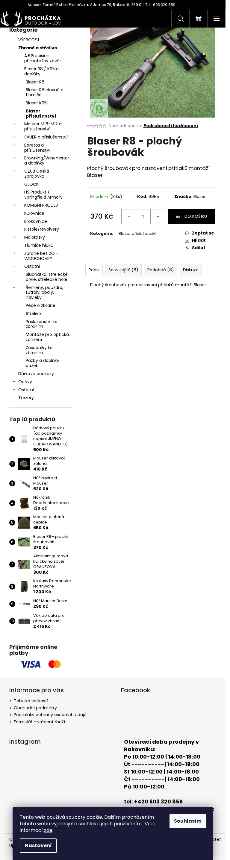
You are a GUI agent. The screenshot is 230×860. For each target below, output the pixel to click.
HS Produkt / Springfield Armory (43, 194)
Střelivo (33, 313)
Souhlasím (188, 821)
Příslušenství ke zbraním (42, 324)
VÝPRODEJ (28, 40)
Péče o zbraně (40, 305)
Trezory (26, 398)
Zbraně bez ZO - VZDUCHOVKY (41, 255)
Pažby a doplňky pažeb (42, 363)
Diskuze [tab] (191, 270)
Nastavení (38, 845)
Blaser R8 (35, 82)
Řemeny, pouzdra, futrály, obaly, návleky (44, 292)
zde (48, 830)
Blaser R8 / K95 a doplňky (41, 71)
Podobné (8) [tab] (160, 270)
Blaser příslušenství (41, 113)
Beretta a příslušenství (37, 147)
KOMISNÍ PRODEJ (41, 205)
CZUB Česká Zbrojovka (36, 173)
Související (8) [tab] (123, 270)
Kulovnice (34, 213)
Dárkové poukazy (36, 374)
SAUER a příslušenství (46, 137)
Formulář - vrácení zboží (39, 722)
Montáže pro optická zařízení (47, 337)
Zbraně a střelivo (37, 48)
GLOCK (31, 184)
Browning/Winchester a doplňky (46, 160)
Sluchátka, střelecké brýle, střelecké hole (47, 276)
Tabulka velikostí (31, 701)
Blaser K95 (36, 103)
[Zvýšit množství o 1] (157, 216)
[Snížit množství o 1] (129, 216)
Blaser (199, 197)
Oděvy (25, 382)
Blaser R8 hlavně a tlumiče (44, 92)
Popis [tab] (94, 270)
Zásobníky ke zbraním (39, 350)
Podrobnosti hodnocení (170, 126)
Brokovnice (35, 221)
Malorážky (34, 237)
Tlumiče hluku (38, 245)
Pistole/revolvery (41, 229)
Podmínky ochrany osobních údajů (50, 715)
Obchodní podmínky (35, 708)
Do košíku (195, 216)
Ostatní (32, 266)
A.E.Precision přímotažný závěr (42, 58)
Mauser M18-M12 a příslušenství (43, 126)
